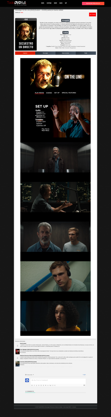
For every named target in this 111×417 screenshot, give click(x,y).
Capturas (25, 53)
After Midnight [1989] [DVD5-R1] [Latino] (29, 349)
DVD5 (42, 3)
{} (52, 385)
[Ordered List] (41, 385)
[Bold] (32, 385)
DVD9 (55, 3)
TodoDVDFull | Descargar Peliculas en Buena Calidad (50, 407)
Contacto (74, 407)
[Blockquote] (46, 385)
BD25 (60, 3)
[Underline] (36, 385)
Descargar (45, 53)
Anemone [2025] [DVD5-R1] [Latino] (28, 361)
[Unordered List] (43, 385)
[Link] (50, 385)
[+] (55, 385)
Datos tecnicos (65, 53)
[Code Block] (48, 385)
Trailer (85, 53)
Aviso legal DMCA (67, 407)
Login (84, 374)
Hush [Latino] (23, 343)
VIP (66, 3)
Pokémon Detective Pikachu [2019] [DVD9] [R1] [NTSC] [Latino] (34, 355)
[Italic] (34, 385)
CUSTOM (49, 3)
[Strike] (39, 385)
